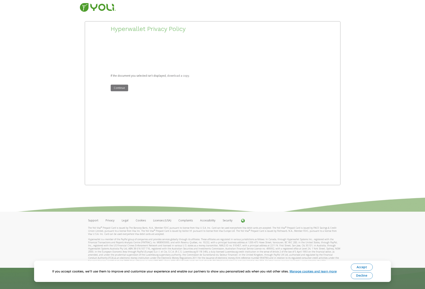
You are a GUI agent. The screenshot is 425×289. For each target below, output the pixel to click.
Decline (361, 275)
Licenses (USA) (162, 220)
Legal (125, 220)
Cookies (141, 220)
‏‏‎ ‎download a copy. (178, 76)
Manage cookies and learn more (313, 271)
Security (227, 220)
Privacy (110, 220)
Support (93, 220)
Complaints (185, 220)
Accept (362, 267)
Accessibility (207, 220)
